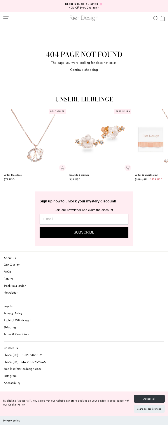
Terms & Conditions (17, 334)
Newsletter (11, 292)
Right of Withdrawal (17, 320)
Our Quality (11, 264)
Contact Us (11, 348)
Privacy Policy (13, 313)
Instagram (10, 376)
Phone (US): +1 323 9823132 (23, 355)
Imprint (8, 306)
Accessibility (12, 383)
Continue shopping (84, 69)
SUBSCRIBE (84, 232)
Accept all (149, 399)
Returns (9, 278)
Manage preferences (149, 409)
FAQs (7, 271)
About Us (10, 258)
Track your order (15, 285)
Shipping (10, 327)
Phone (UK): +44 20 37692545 (25, 362)
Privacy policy (11, 421)
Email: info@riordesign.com (22, 369)
